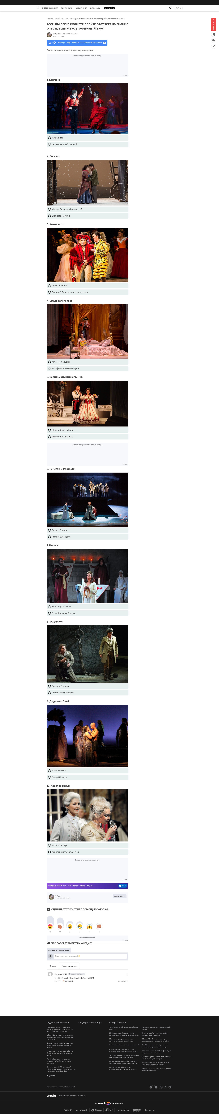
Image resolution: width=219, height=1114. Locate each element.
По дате (53, 966)
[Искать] (170, 8)
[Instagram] (151, 1087)
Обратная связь (52, 1087)
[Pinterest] (170, 1087)
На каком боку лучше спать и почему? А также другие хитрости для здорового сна (123, 1063)
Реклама (62, 1087)
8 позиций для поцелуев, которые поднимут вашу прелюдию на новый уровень (122, 1051)
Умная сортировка (69, 966)
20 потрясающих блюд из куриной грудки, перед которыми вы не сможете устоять (123, 1035)
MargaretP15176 (61, 974)
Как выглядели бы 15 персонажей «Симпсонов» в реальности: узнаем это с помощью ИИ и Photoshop (61, 1069)
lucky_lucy (65, 34)
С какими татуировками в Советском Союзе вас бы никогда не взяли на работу (60, 1045)
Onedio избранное (62, 19)
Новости (50, 19)
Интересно (75, 19)
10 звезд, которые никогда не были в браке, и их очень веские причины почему (60, 1053)
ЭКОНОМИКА (95, 8)
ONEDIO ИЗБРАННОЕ (50, 8)
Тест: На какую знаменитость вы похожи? (124, 1045)
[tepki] (50, 926)
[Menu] (37, 8)
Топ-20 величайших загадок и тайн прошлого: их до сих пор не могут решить (154, 1047)
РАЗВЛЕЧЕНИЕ (81, 8)
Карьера (68, 1087)
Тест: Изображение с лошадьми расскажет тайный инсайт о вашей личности (59, 1061)
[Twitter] (161, 1087)
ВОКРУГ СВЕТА (66, 8)
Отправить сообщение (76, 974)
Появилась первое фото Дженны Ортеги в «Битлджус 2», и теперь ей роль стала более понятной (60, 1029)
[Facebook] (156, 1087)
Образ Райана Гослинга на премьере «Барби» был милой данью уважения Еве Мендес (60, 1037)
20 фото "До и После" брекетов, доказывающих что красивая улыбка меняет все (155, 1041)
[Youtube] (165, 1087)
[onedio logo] (109, 8)
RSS (73, 1087)
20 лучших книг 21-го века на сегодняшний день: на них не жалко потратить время (122, 1069)
